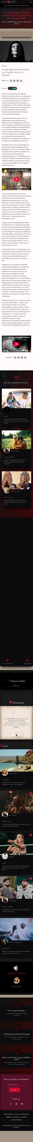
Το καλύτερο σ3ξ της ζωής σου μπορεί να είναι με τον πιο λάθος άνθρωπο (16, 825)
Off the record (6, 948)
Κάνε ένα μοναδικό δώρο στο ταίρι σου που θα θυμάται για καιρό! (16, 1038)
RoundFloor (16, 1127)
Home (3, 22)
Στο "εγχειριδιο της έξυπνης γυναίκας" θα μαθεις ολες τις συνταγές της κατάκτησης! (16, 1063)
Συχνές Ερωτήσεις (8, 1114)
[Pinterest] (17, 80)
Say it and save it (9, 497)
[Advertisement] (16, 588)
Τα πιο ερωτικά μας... (16, 1011)
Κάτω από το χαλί (7, 821)
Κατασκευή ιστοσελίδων (19, 1125)
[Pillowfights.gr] (9, 2)
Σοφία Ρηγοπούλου (16, 491)
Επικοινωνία (17, 1114)
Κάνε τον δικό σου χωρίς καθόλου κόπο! (16, 1058)
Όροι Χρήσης (23, 1117)
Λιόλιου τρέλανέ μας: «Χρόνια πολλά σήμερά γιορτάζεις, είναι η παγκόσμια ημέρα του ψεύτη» (15, 868)
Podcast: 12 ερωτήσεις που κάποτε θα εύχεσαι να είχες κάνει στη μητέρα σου (16, 952)
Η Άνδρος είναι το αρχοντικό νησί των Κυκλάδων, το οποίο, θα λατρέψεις (13, 783)
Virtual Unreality (14, 451)
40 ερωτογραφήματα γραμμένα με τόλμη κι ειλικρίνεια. (16, 1014)
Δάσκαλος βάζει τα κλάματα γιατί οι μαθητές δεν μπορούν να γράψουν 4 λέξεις (15, 502)
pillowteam (11, 857)
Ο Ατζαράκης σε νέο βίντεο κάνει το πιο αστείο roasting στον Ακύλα (16, 910)
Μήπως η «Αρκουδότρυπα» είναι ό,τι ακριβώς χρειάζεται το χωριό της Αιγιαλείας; (15, 462)
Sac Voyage (6, 779)
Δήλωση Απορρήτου (16, 1119)
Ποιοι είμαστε (15, 1117)
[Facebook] (11, 80)
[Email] (21, 80)
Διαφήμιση (8, 1117)
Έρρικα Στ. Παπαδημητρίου (15, 942)
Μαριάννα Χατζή (13, 773)
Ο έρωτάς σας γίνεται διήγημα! (16, 1034)
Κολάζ (5, 66)
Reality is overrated (9, 457)
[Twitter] (14, 80)
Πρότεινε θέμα (24, 1114)
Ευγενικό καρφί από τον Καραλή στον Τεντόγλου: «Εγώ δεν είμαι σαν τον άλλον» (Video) (16, 421)
